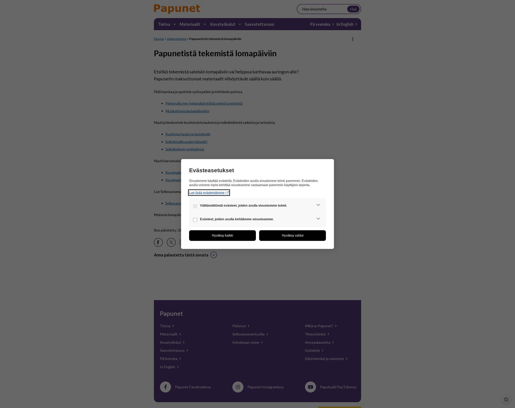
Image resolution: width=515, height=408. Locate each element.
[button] (318, 205)
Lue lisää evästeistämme (207, 192)
